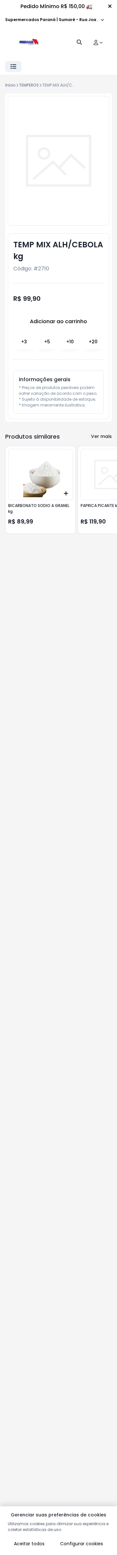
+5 (47, 341)
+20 (93, 341)
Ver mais (101, 436)
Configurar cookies (81, 1543)
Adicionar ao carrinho (58, 321)
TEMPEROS (29, 85)
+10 (70, 341)
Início (10, 85)
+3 (24, 341)
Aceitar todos (29, 1543)
